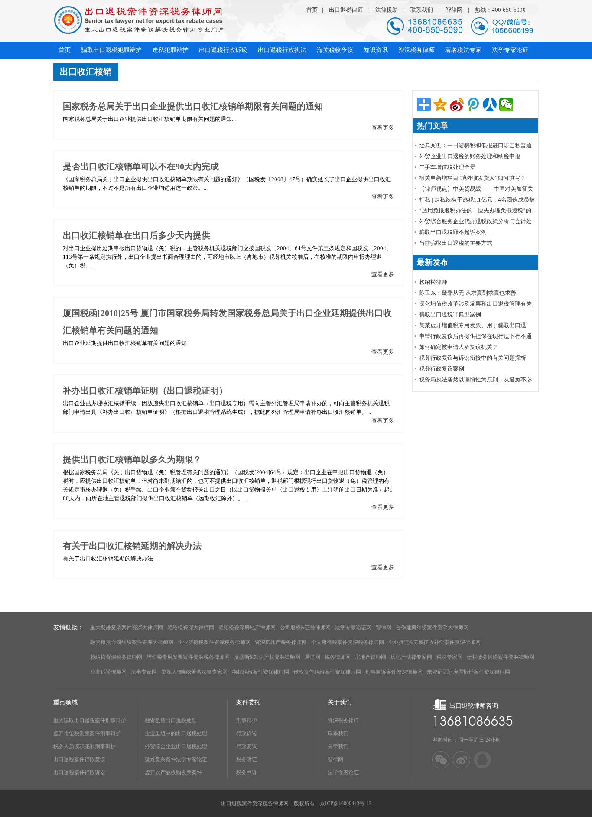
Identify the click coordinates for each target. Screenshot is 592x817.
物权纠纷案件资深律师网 (260, 672)
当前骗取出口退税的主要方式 (455, 243)
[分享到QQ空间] (440, 104)
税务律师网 (338, 657)
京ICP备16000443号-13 (345, 804)
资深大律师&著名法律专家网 (194, 672)
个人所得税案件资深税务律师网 (347, 642)
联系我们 (421, 10)
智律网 (454, 10)
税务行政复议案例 (441, 368)
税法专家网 (449, 657)
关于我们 (338, 746)
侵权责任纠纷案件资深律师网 (327, 672)
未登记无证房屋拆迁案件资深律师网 (468, 672)
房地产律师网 (370, 657)
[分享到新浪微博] (457, 104)
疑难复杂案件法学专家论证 (176, 759)
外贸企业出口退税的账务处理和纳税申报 (469, 156)
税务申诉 (246, 772)
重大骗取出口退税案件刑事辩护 (89, 720)
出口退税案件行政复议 (79, 759)
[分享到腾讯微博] (473, 104)
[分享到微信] (506, 104)
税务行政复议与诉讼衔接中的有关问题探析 (472, 358)
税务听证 (246, 759)
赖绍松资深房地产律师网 (247, 628)
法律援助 (386, 10)
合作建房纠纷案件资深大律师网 (432, 628)
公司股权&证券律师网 (305, 628)
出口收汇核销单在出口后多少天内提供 (136, 235)
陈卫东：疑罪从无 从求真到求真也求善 (467, 293)
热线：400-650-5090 (500, 10)
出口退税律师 (346, 10)
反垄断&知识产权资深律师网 (267, 657)
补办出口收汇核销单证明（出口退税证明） (145, 390)
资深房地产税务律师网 (281, 642)
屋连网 (312, 657)
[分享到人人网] (490, 104)
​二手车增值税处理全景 (447, 167)
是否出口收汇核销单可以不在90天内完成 (141, 166)
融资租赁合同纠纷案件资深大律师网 (131, 642)
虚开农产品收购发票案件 (173, 772)
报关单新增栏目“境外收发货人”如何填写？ (472, 178)
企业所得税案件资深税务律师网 (214, 642)
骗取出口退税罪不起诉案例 (453, 232)
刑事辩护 (246, 720)
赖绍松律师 (433, 282)
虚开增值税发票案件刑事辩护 (87, 733)
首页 (312, 10)
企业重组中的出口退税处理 (176, 733)
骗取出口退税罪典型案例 (450, 314)
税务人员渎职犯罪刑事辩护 (84, 746)
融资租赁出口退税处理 (171, 720)
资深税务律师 (343, 720)
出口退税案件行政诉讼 (79, 772)
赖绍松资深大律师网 (190, 628)
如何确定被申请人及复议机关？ (458, 347)
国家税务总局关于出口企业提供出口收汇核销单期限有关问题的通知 (193, 106)
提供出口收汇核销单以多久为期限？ (132, 459)
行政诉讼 (246, 733)
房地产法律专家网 (411, 657)
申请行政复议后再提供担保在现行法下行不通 (475, 336)
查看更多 (382, 127)
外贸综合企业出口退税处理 (176, 746)
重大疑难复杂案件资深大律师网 (126, 628)
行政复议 (246, 746)
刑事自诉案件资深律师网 (394, 672)
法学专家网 (144, 672)
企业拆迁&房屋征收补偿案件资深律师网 (434, 642)
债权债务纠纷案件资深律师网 (500, 657)
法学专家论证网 (353, 628)
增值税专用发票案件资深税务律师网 (188, 657)
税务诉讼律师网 (108, 672)
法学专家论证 (343, 772)
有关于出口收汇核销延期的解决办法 (132, 545)
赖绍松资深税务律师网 (116, 657)
